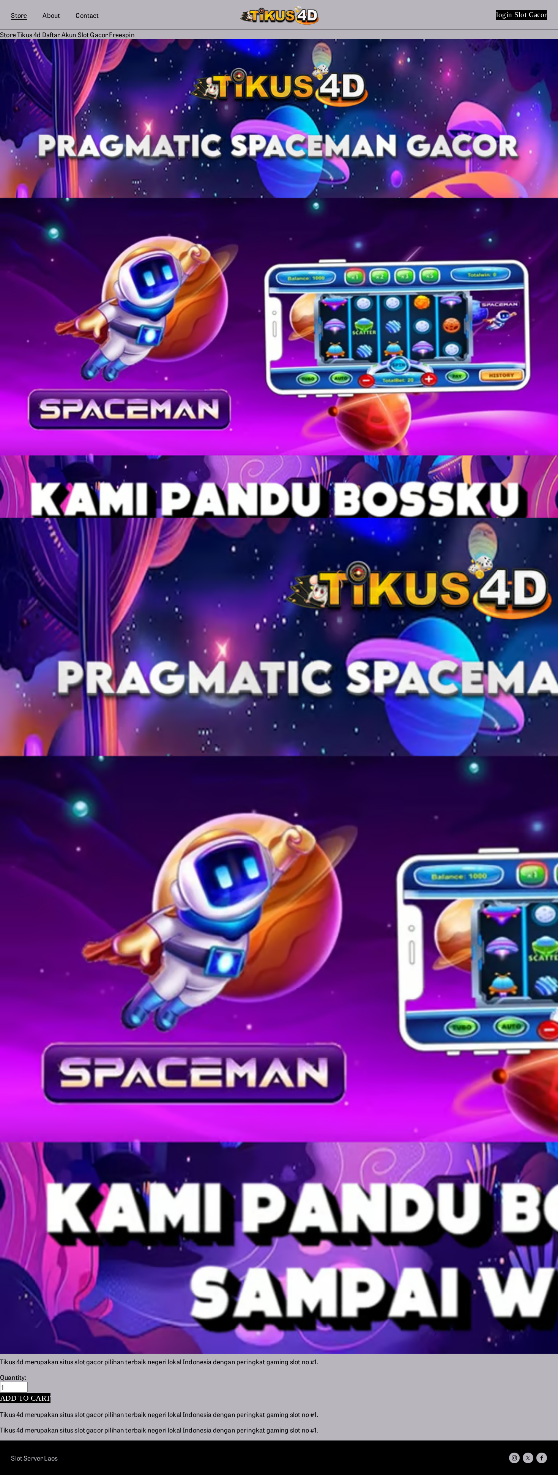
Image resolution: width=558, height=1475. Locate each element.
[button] (25, 1398)
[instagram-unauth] (514, 1458)
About (51, 15)
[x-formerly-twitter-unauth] (528, 1458)
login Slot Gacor (521, 15)
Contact (87, 15)
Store (19, 15)
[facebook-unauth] (541, 1458)
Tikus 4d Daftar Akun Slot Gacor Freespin (76, 34)
